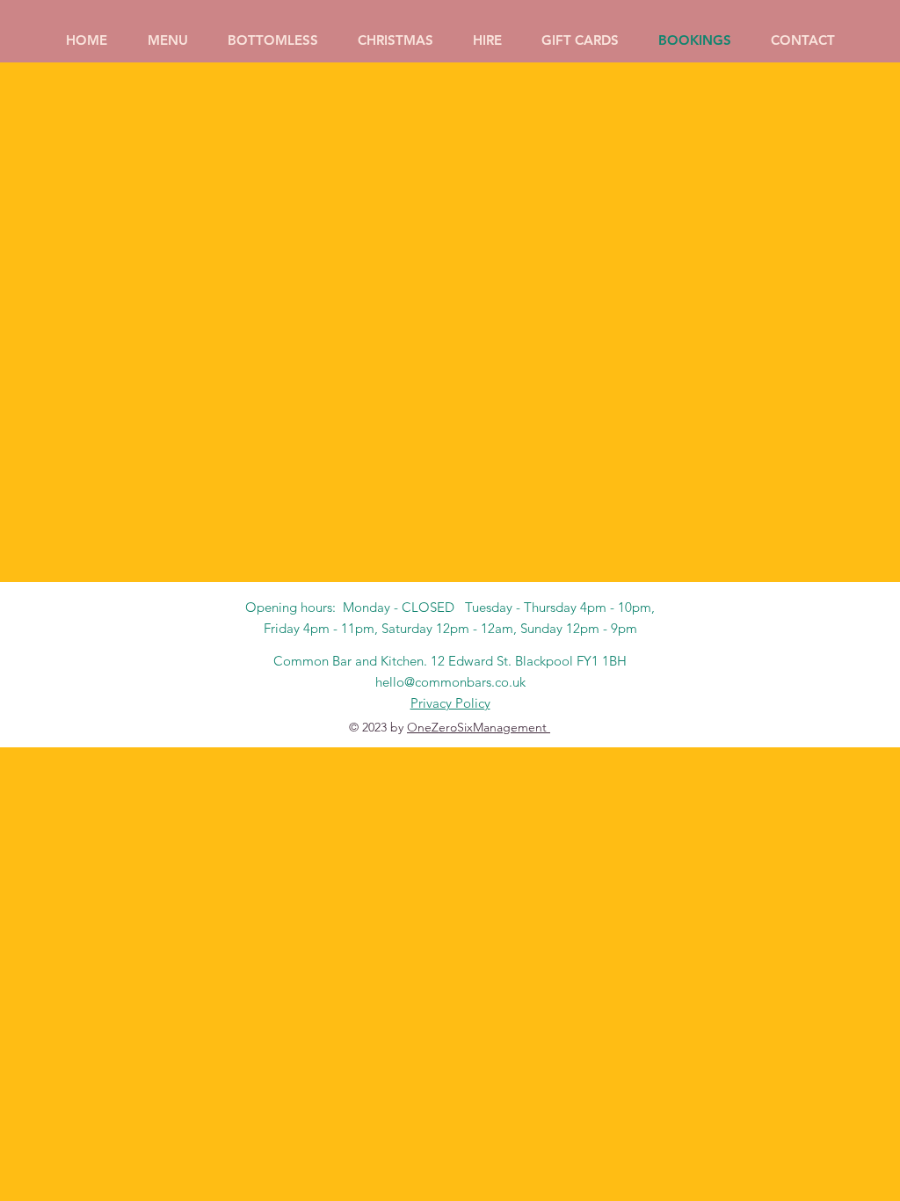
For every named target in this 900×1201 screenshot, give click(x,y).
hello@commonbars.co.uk (450, 681)
